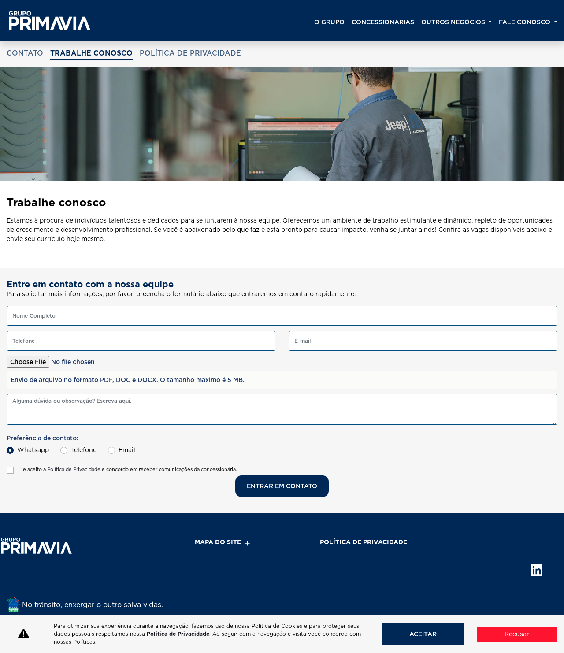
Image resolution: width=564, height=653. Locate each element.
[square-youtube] (547, 592)
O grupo (329, 22)
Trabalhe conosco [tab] (91, 53)
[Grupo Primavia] (50, 21)
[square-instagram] (488, 592)
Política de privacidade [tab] (190, 53)
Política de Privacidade (73, 469)
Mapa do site (218, 541)
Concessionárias (383, 22)
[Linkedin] (528, 592)
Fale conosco (525, 22)
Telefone (83, 449)
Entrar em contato (282, 486)
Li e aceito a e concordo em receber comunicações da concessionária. (127, 469)
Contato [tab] (25, 53)
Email (127, 449)
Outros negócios (454, 22)
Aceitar (423, 634)
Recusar (517, 634)
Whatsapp (33, 449)
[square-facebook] (508, 592)
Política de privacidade (363, 541)
